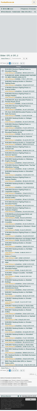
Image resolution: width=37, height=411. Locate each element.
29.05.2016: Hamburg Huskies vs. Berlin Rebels (19, 340)
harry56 (17, 302)
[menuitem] (5, 9)
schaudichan (18, 73)
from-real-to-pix (19, 365)
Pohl (16, 319)
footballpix (17, 79)
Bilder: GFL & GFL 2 (9, 55)
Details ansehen (8, 408)
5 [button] (17, 63)
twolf (16, 258)
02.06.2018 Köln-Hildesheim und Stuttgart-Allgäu (20, 238)
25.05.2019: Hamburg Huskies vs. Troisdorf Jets (20, 142)
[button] (7, 63)
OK (30, 399)
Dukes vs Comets (10, 256)
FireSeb (17, 217)
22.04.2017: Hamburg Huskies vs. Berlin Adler (19, 305)
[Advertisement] (18, 34)
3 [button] (13, 63)
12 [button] (21, 63)
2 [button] (11, 63)
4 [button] (15, 63)
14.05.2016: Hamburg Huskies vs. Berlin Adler (19, 345)
